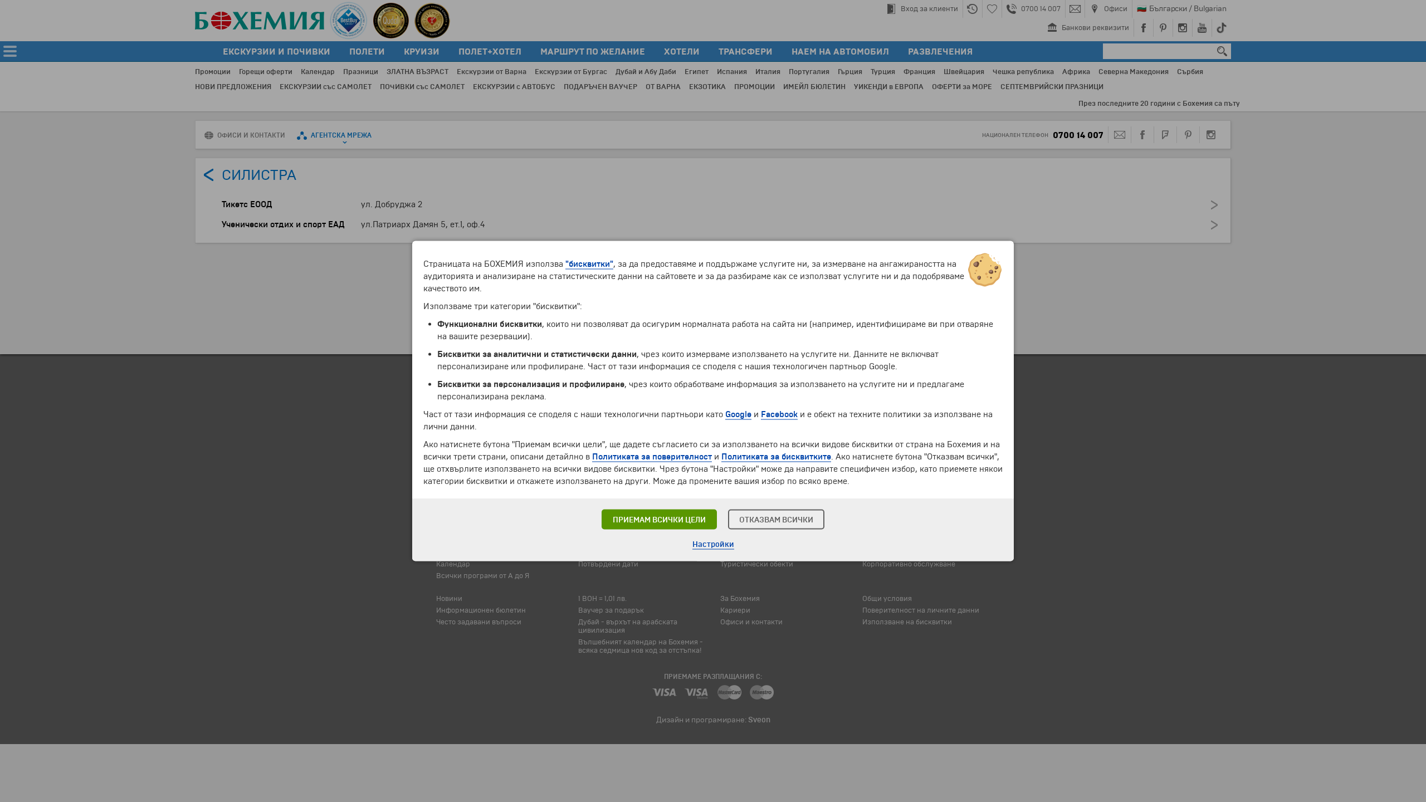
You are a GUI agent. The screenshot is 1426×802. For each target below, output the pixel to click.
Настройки (713, 544)
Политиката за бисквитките (776, 457)
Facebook (779, 414)
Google (738, 414)
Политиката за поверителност (652, 457)
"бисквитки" (589, 264)
